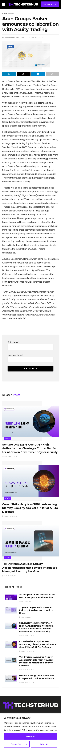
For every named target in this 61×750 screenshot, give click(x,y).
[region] (30, 731)
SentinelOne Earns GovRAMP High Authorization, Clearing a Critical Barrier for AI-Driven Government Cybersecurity (29, 448)
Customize (16, 744)
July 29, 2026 (26, 601)
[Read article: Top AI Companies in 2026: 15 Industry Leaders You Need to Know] (11, 610)
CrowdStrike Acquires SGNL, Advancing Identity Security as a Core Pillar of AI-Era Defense (30, 508)
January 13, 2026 (10, 456)
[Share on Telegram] (38, 74)
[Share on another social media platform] (52, 74)
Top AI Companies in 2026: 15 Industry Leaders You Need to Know (36, 610)
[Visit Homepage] (23, 4)
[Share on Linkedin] (9, 74)
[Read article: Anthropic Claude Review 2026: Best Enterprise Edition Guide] (11, 597)
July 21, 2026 (26, 617)
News (11, 13)
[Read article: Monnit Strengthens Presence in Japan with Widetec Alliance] (11, 678)
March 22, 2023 (36, 37)
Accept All (30, 736)
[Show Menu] (3, 4)
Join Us (51, 4)
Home (4, 13)
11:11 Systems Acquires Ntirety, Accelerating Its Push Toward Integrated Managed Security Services (29, 567)
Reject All (44, 744)
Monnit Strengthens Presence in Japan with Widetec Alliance (36, 677)
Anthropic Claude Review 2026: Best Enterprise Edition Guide (37, 596)
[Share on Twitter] (23, 74)
